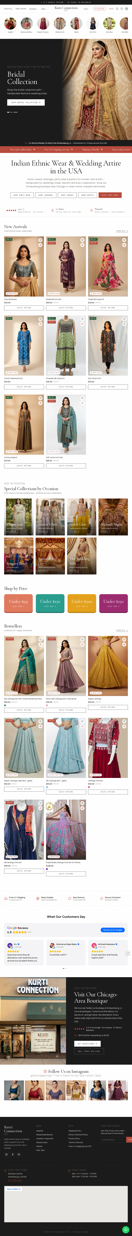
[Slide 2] (13, 112)
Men (44, 9)
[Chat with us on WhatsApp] (125, 1229)
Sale (111, 9)
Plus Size (99, 9)
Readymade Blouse (44, 1134)
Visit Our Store (110, 195)
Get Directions (86, 1044)
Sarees (39, 1146)
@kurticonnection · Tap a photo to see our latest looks (66, 1076)
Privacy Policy (74, 1138)
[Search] (117, 9)
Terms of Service (76, 1142)
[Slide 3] (16, 112)
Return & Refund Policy (78, 1134)
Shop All (8, 9)
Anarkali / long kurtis (44, 1138)
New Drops (21, 9)
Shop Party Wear (22, 195)
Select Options (24, 308)
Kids (86, 9)
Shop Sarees (67, 195)
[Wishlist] (122, 9)
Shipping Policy (75, 1130)
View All (121, 231)
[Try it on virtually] (40, 245)
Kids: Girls (40, 1150)
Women (32, 9)
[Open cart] (126, 9)
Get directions (15, 1180)
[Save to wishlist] (40, 240)
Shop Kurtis (87, 195)
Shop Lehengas (45, 195)
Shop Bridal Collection (24, 102)
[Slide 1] (9, 112)
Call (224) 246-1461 (89, 1051)
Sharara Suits (41, 1142)
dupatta (39, 1130)
